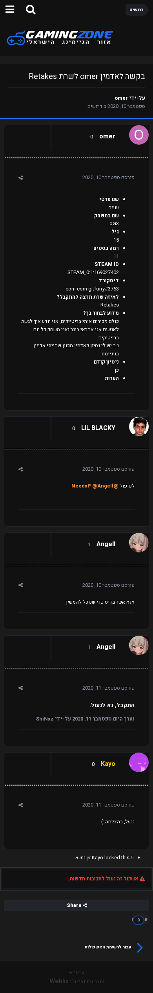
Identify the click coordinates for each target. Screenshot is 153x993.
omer (121, 98)
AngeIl (106, 544)
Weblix (59, 981)
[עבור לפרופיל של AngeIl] (141, 540)
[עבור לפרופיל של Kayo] (141, 760)
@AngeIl (102, 485)
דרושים (94, 106)
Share (75, 905)
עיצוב (78, 972)
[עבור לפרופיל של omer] (141, 133)
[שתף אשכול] (20, 177)
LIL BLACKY (98, 428)
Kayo (97, 857)
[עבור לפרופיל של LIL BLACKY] (141, 424)
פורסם (108, 177)
